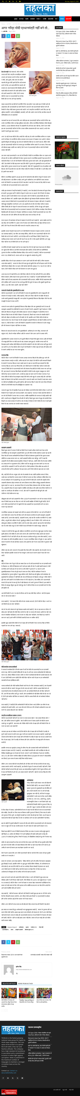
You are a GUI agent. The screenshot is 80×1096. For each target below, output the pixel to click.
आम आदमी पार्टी (56, 1090)
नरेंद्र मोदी (41, 927)
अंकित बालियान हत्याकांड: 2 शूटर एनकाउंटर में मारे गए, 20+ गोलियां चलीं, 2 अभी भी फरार (67, 62)
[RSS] (13, 1)
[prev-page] (2, 1010)
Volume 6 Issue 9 (12, 927)
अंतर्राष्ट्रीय (32, 19)
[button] (3, 1)
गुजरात (27, 927)
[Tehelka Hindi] (40, 9)
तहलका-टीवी (68, 19)
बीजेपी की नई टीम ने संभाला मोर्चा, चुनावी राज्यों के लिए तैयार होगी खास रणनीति (66, 69)
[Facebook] (6, 1)
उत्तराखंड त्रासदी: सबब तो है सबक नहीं (41, 955)
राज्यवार (38, 19)
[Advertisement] (67, 118)
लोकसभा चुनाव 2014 (29, 929)
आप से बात (21, 19)
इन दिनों (9, 24)
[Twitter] (16, 1)
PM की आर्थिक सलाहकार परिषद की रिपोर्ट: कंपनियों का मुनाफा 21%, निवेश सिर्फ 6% (67, 94)
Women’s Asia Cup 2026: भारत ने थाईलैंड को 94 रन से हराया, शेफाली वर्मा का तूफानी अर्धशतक (67, 43)
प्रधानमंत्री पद (5, 929)
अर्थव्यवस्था (21, 927)
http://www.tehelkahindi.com (24, 969)
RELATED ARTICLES (9, 983)
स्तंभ (56, 19)
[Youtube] (19, 1)
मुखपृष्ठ (15, 19)
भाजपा (12, 929)
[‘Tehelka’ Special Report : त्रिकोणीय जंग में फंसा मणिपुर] (26, 993)
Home (3, 24)
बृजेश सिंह (5, 31)
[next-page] (6, 1010)
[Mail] (9, 1)
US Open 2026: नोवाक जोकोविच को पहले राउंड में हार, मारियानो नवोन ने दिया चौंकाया (66, 34)
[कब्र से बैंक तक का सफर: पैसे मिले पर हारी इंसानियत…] (44, 993)
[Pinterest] (13, 36)
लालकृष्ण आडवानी (19, 929)
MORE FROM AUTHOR (25, 983)
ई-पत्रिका (62, 19)
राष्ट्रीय (26, 19)
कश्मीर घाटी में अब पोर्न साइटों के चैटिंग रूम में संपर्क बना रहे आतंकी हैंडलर (67, 77)
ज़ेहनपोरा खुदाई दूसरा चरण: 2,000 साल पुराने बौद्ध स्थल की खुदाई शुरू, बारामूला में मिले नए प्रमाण (66, 86)
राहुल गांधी (64, 1090)
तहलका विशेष (50, 19)
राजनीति (44, 19)
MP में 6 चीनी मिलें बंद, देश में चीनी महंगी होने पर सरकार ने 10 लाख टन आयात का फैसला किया (67, 53)
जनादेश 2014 (34, 927)
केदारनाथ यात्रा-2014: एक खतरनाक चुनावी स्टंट (11, 956)
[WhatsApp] (18, 36)
